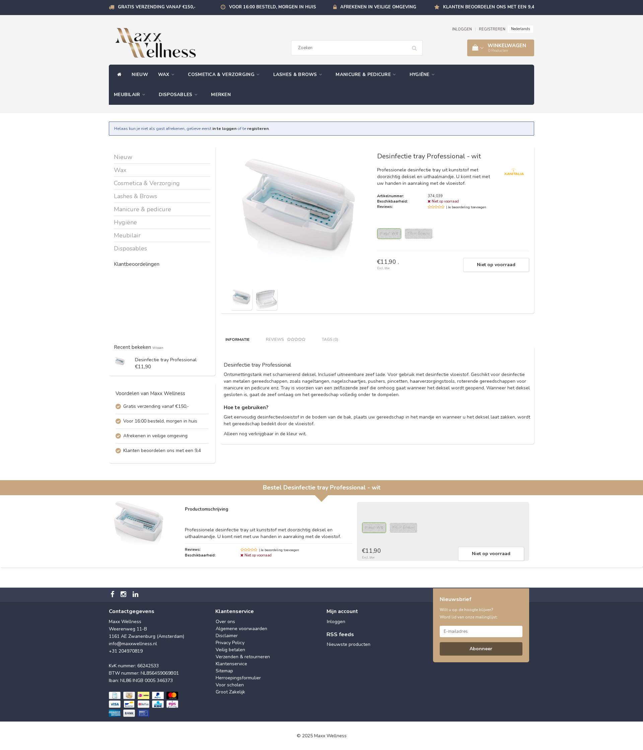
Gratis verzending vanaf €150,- (157, 7)
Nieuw (140, 74)
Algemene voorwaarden (241, 628)
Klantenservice (231, 664)
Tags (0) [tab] (330, 339)
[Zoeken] (416, 45)
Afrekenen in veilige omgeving (378, 7)
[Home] (118, 75)
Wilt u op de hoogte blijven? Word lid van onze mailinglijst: (469, 613)
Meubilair (128, 94)
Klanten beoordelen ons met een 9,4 (488, 7)
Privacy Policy (230, 643)
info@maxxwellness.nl (133, 644)
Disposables (176, 94)
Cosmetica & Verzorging (222, 74)
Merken (221, 94)
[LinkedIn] (136, 595)
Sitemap (224, 671)
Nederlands (520, 28)
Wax (164, 74)
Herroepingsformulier (238, 678)
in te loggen (224, 128)
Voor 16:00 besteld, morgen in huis (272, 7)
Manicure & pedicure (364, 74)
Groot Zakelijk (230, 692)
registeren (258, 128)
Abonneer (481, 649)
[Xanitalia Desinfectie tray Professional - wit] (241, 299)
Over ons (225, 621)
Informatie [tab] (237, 339)
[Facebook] (113, 595)
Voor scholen (230, 685)
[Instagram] (124, 595)
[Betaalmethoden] (144, 704)
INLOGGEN (462, 29)
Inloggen (336, 621)
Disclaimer (227, 635)
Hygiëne (420, 74)
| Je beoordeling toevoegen (466, 207)
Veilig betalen (230, 650)
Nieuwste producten (348, 644)
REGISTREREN (492, 29)
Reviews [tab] (275, 339)
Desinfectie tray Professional (166, 360)
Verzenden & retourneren (243, 657)
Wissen (157, 348)
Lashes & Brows (296, 74)
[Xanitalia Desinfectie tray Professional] (120, 362)
